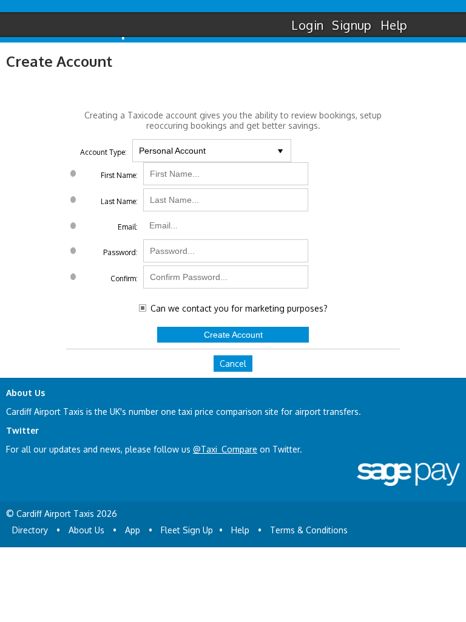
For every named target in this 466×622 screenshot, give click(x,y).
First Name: (119, 175)
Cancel (233, 363)
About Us (86, 530)
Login (307, 25)
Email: (128, 226)
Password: (120, 252)
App (132, 530)
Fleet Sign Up (187, 530)
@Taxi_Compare (225, 449)
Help (394, 25)
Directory (30, 530)
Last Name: (119, 201)
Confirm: (124, 278)
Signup (351, 25)
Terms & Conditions (309, 530)
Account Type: (103, 152)
